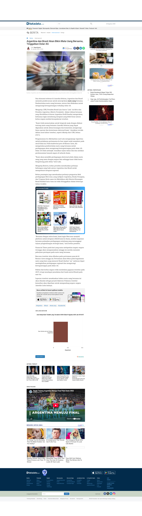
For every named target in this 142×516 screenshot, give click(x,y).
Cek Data (79, 483)
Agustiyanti (37, 47)
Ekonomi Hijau (54, 28)
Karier (45, 498)
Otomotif (82, 28)
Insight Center (110, 483)
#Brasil (46, 305)
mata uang (72, 101)
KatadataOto (110, 488)
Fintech (48, 481)
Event (108, 486)
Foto (98, 485)
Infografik (79, 480)
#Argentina (39, 305)
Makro (38, 480)
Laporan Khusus (91, 485)
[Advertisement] (101, 154)
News (98, 480)
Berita (30, 28)
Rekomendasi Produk (42, 188)
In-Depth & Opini (74, 28)
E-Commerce (50, 480)
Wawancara (89, 483)
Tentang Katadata (31, 498)
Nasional (43, 32)
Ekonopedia (46, 28)
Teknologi (49, 486)
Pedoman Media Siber (53, 498)
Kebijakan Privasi (64, 498)
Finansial (35, 28)
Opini (88, 481)
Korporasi (39, 485)
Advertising (39, 498)
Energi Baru (69, 480)
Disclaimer (72, 498)
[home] (27, 29)
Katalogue (99, 483)
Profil (58, 481)
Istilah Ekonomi (60, 483)
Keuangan (39, 481)
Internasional (56, 32)
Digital (40, 28)
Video (87, 28)
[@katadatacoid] (114, 493)
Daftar (66, 493)
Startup (48, 483)
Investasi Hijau (70, 483)
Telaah (88, 480)
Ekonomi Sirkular (71, 481)
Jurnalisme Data (64, 28)
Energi (62, 32)
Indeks (108, 479)
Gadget (48, 485)
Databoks (109, 484)
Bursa (38, 483)
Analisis (79, 481)
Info (96, 28)
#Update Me (61, 305)
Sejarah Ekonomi (61, 480)
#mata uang (53, 305)
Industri (49, 32)
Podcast (91, 28)
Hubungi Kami (79, 498)
